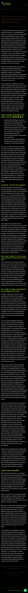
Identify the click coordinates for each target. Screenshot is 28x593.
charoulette (7, 195)
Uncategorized (22, 25)
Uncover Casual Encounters (15, 568)
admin (4, 25)
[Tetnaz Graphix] (6, 4)
